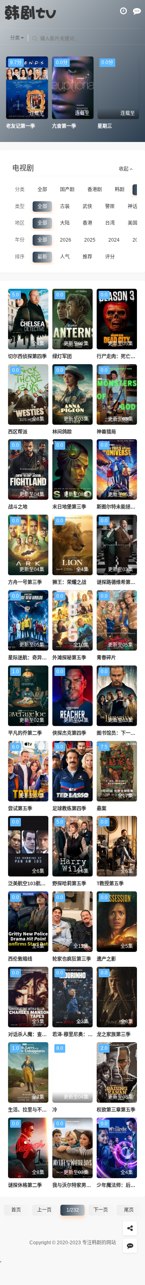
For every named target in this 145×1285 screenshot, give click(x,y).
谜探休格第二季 (25, 1185)
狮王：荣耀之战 (69, 582)
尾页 (129, 1210)
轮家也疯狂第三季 (71, 959)
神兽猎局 (106, 432)
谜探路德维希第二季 (118, 582)
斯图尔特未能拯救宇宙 (121, 507)
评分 (110, 257)
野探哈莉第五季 (69, 884)
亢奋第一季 (64, 126)
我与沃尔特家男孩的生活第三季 (86, 1185)
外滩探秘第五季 (69, 658)
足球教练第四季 (69, 808)
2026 (65, 240)
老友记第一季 (20, 126)
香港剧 (94, 189)
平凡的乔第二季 (25, 733)
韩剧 (119, 189)
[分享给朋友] (130, 1228)
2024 (114, 240)
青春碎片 (106, 658)
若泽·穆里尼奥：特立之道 (79, 1034)
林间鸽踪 (62, 432)
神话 (132, 206)
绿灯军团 (62, 356)
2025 (89, 240)
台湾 (110, 223)
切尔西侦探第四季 (27, 356)
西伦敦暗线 (20, 959)
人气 (65, 257)
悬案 (101, 808)
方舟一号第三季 (25, 582)
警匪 (110, 206)
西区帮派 (17, 432)
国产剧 (67, 189)
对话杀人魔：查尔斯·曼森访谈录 (42, 1034)
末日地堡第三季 (69, 507)
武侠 (87, 206)
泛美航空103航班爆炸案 (34, 884)
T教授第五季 (110, 884)
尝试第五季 (20, 808)
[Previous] (10, 93)
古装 (65, 206)
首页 (16, 1210)
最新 (42, 257)
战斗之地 (17, 507)
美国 (132, 223)
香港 (87, 223)
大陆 (65, 223)
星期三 (104, 126)
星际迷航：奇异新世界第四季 (39, 658)
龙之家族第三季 (113, 1034)
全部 (42, 189)
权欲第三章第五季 (116, 1110)
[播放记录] (123, 11)
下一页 (100, 1210)
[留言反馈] (137, 11)
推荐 (87, 257)
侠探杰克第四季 (69, 733)
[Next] (135, 93)
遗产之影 (106, 959)
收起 (124, 169)
